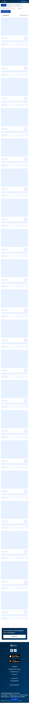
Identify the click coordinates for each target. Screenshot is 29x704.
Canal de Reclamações (7, 693)
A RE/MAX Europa (14, 671)
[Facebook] (11, 650)
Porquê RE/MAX (14, 680)
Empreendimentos (14, 685)
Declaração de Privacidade (17, 696)
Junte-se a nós (14, 678)
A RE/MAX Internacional (14, 669)
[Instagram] (15, 650)
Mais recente (23, 15)
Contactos (14, 674)
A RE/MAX (14, 666)
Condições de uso (13, 695)
